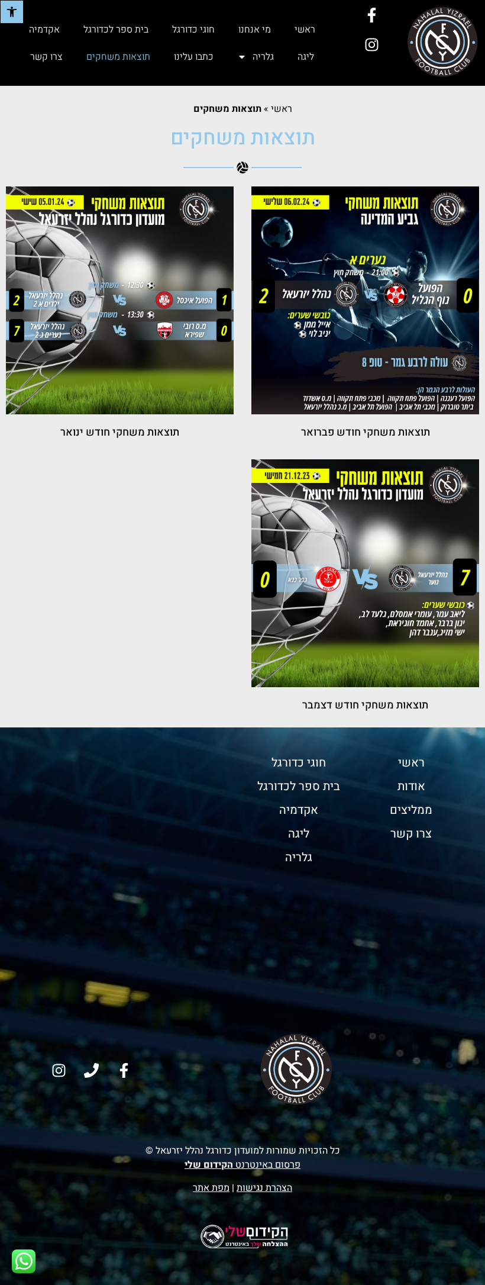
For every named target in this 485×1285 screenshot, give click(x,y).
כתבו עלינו (194, 57)
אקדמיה (44, 29)
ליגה (306, 57)
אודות (411, 786)
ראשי (305, 29)
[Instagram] (371, 44)
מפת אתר (211, 1188)
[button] (12, 12)
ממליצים (411, 810)
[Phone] (91, 1071)
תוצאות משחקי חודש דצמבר (365, 705)
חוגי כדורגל (193, 29)
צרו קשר (46, 57)
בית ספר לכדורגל (115, 29)
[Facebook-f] (371, 15)
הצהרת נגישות (264, 1188)
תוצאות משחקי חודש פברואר (365, 432)
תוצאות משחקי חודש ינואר (119, 432)
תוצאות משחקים (118, 57)
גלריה (263, 57)
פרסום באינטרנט (242, 1165)
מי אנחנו (254, 29)
